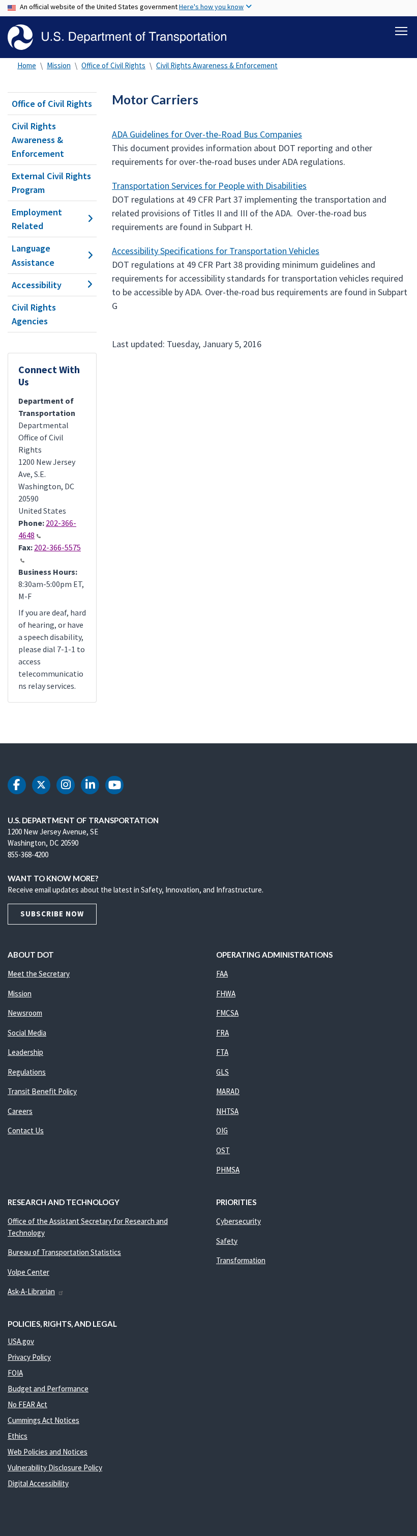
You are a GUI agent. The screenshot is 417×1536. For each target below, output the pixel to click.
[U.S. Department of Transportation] (117, 37)
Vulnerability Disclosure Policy (55, 1467)
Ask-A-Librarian (31, 1291)
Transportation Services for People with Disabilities (209, 185)
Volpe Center (28, 1272)
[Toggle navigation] (401, 31)
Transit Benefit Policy (42, 1091)
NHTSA (227, 1111)
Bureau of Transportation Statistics (64, 1252)
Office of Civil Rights (113, 65)
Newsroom (25, 1013)
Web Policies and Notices (47, 1452)
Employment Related (37, 219)
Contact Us (26, 1130)
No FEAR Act (27, 1404)
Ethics (17, 1436)
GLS (222, 1072)
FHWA (225, 993)
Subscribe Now (52, 913)
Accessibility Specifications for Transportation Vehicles (215, 251)
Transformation (240, 1260)
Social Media (27, 1033)
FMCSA (227, 1013)
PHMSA (228, 1170)
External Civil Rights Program (51, 183)
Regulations (27, 1072)
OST (223, 1150)
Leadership (25, 1052)
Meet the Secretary (39, 974)
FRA (222, 1033)
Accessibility (37, 285)
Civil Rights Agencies (34, 314)
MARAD (228, 1091)
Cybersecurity (238, 1221)
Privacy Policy (29, 1357)
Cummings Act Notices (43, 1420)
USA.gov (21, 1341)
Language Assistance (33, 255)
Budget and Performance (48, 1388)
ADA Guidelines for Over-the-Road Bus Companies (207, 134)
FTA (222, 1052)
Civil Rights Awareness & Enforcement (217, 65)
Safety (226, 1241)
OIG (222, 1130)
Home (26, 65)
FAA (222, 974)
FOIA (15, 1373)
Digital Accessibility (38, 1483)
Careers (20, 1111)
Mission (59, 65)
